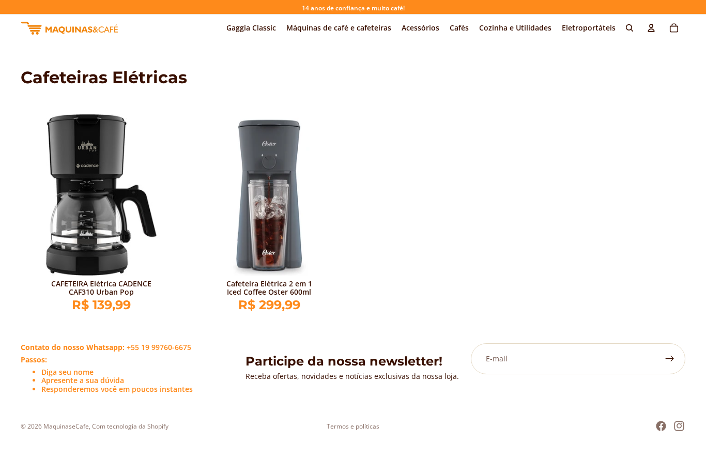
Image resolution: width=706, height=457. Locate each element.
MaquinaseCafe (66, 426)
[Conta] (651, 28)
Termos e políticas (353, 426)
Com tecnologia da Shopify (130, 426)
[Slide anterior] (36, 195)
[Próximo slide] (166, 195)
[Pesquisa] (629, 28)
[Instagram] (679, 426)
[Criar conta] (670, 359)
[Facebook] (661, 426)
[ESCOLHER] (166, 259)
